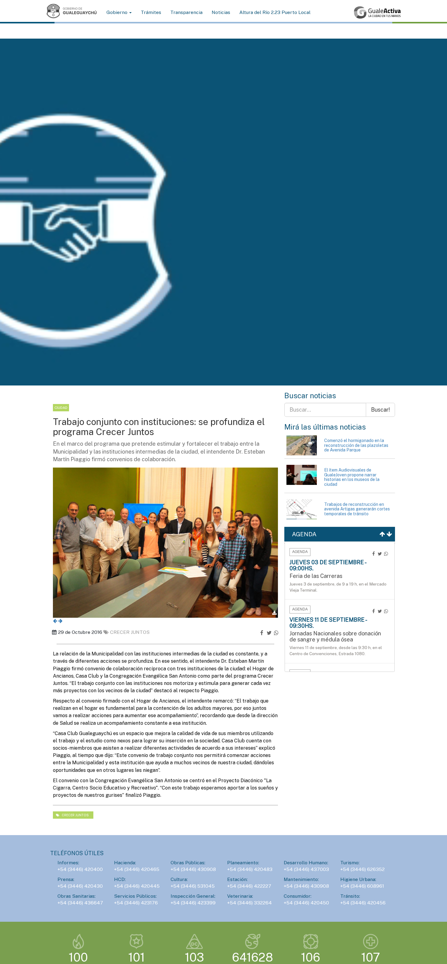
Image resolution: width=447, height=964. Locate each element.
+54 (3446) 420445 (137, 886)
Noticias (221, 12)
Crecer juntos (130, 632)
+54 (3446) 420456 (363, 903)
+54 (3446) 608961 (362, 886)
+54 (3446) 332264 (249, 903)
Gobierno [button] (117, 12)
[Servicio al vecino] (377, 12)
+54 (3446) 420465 (136, 869)
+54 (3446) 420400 (80, 869)
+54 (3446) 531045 (193, 886)
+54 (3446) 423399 (193, 903)
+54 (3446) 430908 (193, 869)
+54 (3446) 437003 (306, 869)
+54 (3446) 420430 (80, 886)
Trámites (151, 12)
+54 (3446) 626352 (362, 869)
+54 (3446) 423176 (136, 903)
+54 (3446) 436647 (80, 903)
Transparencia (186, 12)
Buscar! (380, 409)
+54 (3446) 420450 (306, 903)
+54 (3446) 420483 (249, 869)
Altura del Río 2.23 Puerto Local (274, 12)
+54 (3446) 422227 (249, 886)
